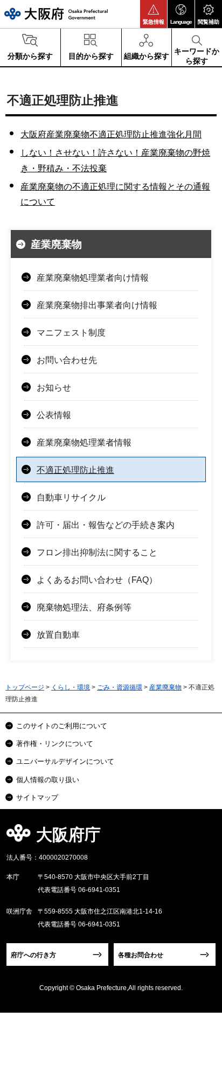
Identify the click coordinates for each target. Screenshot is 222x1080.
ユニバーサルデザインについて (65, 761)
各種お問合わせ (140, 955)
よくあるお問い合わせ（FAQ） (97, 579)
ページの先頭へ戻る (201, 838)
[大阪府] (56, 14)
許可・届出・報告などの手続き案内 (106, 524)
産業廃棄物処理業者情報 (84, 442)
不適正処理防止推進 (75, 470)
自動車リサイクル (71, 497)
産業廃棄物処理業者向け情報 (93, 277)
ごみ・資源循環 (119, 687)
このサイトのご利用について (61, 726)
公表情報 (54, 415)
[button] (153, 14)
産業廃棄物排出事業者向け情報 (97, 305)
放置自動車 (58, 634)
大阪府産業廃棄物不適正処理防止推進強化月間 (111, 134)
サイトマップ (37, 797)
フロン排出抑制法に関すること (97, 552)
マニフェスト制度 (71, 332)
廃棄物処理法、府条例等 (84, 607)
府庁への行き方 (33, 955)
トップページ (24, 687)
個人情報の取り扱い (47, 780)
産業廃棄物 (56, 244)
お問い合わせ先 (67, 360)
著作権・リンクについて (54, 744)
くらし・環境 (70, 687)
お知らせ (54, 387)
